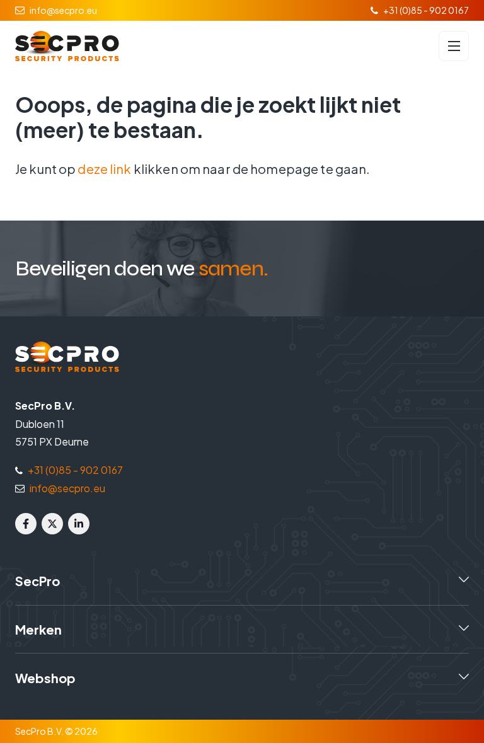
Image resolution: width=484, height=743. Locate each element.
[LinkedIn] (78, 523)
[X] (52, 523)
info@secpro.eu (63, 10)
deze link (104, 168)
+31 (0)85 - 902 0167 (426, 10)
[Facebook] (26, 523)
